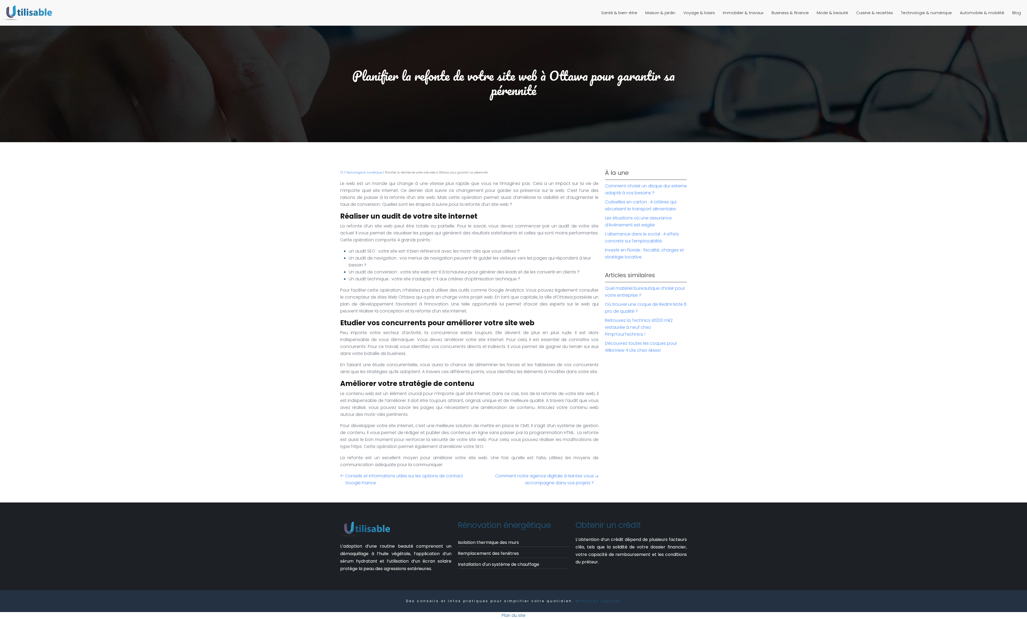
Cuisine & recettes (874, 13)
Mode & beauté (832, 13)
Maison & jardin (660, 13)
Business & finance (790, 13)
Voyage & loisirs (699, 13)
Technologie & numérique (926, 13)
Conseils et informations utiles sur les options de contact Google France (404, 479)
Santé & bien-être (619, 13)
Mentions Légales (598, 601)
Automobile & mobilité (982, 13)
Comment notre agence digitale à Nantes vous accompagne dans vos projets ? (544, 479)
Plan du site (514, 615)
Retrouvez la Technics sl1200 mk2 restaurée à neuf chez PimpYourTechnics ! (639, 327)
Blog (1016, 13)
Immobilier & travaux (743, 13)
